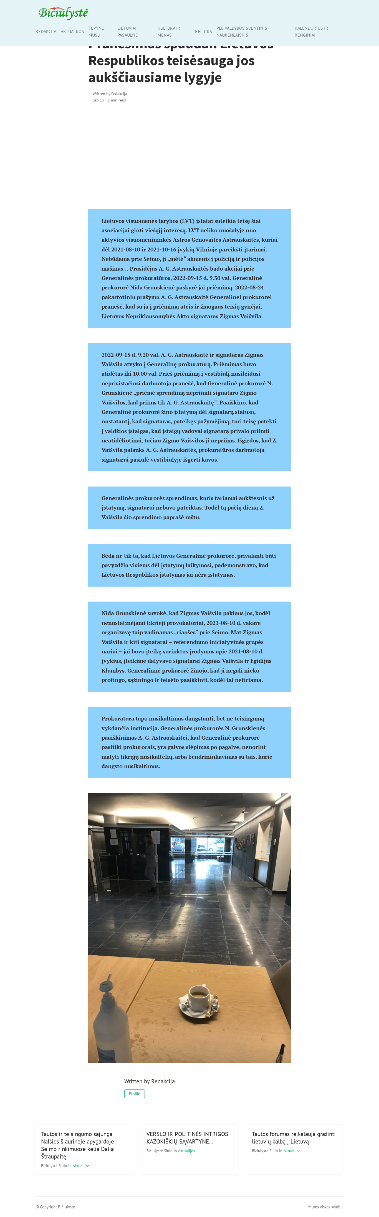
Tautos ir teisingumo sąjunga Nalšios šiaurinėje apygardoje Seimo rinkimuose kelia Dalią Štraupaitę (77, 1145)
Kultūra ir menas (169, 31)
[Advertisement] (189, 155)
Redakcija (46, 31)
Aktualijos (72, 31)
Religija (203, 31)
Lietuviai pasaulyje (127, 31)
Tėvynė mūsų (96, 31)
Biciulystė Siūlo (54, 1165)
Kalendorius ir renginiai (311, 31)
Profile (134, 1093)
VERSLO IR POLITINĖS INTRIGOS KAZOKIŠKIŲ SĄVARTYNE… (187, 1137)
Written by (110, 93)
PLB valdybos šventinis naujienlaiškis (241, 31)
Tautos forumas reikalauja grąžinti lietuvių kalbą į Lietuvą (294, 1137)
